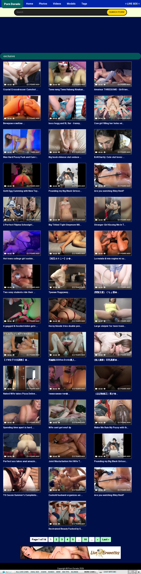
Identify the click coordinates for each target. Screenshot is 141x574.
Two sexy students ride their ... (19, 292)
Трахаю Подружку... (59, 292)
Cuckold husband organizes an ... (66, 495)
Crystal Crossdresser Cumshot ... (20, 89)
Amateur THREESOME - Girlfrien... (111, 89)
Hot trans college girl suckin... (18, 258)
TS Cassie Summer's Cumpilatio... (20, 495)
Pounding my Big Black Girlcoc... (65, 191)
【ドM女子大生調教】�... (16, 360)
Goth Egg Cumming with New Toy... (21, 191)
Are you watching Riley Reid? (109, 191)
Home (29, 3)
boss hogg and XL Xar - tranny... (65, 123)
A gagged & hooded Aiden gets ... (20, 326)
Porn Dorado (12, 4)
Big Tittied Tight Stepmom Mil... (65, 224)
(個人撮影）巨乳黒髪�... (106, 360)
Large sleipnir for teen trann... (110, 326)
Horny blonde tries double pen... (65, 326)
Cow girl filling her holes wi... (109, 123)
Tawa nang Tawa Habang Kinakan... (67, 89)
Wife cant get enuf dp (60, 427)
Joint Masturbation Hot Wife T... (65, 461)
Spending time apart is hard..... (18, 427)
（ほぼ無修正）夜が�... (106, 393)
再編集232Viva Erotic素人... (62, 360)
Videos (57, 3)
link (138, 531)
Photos (43, 3)
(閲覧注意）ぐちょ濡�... (106, 292)
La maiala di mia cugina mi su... (110, 258)
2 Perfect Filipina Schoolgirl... (18, 224)
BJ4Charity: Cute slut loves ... (109, 157)
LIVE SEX (132, 3)
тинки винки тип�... (59, 393)
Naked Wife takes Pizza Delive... (20, 393)
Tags (84, 3)
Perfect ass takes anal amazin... (20, 461)
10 (85, 539)
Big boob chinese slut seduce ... (65, 157)
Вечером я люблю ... (14, 123)
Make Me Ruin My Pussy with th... (111, 427)
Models (71, 3)
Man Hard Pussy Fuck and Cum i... (20, 157)
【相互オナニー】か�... (60, 258)
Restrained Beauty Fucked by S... (65, 528)
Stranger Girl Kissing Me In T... (109, 224)
